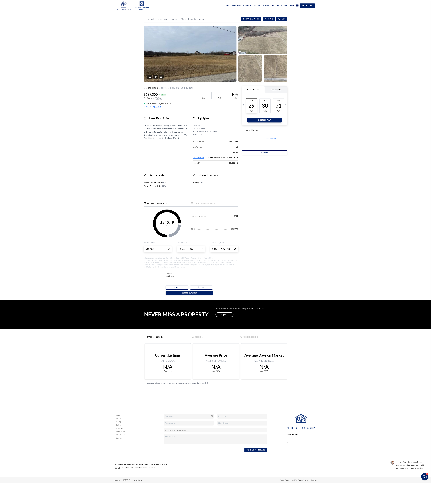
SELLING (257, 5)
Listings (118, 418)
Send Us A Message (256, 450)
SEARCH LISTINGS (233, 5)
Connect (119, 438)
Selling (118, 425)
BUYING (246, 5)
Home (118, 415)
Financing (119, 428)
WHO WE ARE (281, 5)
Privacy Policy (284, 480)
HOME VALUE (268, 5)
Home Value (120, 431)
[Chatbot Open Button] (424, 476)
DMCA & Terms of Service (300, 480)
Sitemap (314, 480)
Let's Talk (307, 5)
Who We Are (120, 435)
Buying (118, 422)
